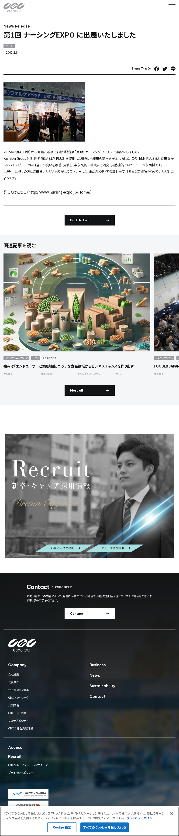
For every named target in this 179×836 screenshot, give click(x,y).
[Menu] (172, 5)
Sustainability (102, 685)
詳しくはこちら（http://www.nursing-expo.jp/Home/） (47, 192)
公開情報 (13, 705)
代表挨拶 (13, 682)
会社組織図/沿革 (18, 690)
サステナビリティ (18, 720)
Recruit (14, 756)
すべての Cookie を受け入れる (104, 827)
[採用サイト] (89, 496)
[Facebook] (156, 68)
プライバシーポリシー (21, 772)
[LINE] (173, 68)
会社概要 (13, 674)
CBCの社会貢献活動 (20, 728)
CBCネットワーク (18, 697)
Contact (97, 696)
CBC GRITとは (17, 713)
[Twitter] (164, 68)
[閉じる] (171, 814)
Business (98, 665)
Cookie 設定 (62, 827)
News (95, 675)
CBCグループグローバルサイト (26, 764)
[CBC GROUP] (13, 7)
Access (15, 747)
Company (17, 665)
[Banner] (28, 794)
